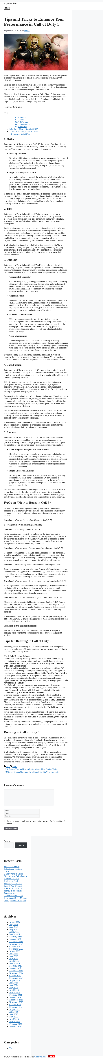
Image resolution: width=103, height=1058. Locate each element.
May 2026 (13, 929)
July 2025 (13, 954)
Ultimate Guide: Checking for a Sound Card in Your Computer (32, 772)
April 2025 (14, 961)
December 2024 (16, 970)
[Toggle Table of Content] (6, 113)
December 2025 (16, 941)
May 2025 (13, 958)
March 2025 (14, 963)
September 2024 (16, 978)
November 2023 (16, 1002)
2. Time (21, 120)
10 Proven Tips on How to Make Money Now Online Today (32, 769)
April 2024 (14, 990)
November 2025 (16, 944)
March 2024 (14, 992)
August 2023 (14, 1009)
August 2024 (14, 980)
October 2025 (15, 946)
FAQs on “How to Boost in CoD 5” (24, 129)
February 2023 (15, 1024)
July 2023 (13, 1012)
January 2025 (15, 968)
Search (7, 841)
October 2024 (15, 975)
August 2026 (14, 922)
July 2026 (13, 924)
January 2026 (15, 939)
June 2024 (13, 985)
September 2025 (16, 949)
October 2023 (15, 1004)
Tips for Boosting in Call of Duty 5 (24, 131)
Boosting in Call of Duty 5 (21, 134)
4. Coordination (24, 124)
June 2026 (13, 927)
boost (14, 766)
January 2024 (15, 997)
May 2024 (13, 987)
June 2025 (13, 956)
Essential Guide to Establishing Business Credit (13, 869)
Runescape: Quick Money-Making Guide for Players (15, 899)
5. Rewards (22, 127)
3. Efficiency (23, 122)
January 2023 (15, 1026)
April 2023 (14, 1019)
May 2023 (13, 1017)
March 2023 (14, 1021)
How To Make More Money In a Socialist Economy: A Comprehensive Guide (13, 892)
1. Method (22, 118)
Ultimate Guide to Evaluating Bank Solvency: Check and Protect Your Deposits (13, 882)
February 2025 (15, 966)
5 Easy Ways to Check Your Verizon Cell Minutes (15, 875)
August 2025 (14, 951)
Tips (8, 766)
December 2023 (16, 1000)
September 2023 (16, 1007)
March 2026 (14, 934)
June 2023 (13, 1014)
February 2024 (15, 995)
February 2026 (15, 937)
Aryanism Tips (10, 3)
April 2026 (14, 932)
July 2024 (13, 983)
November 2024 (16, 973)
